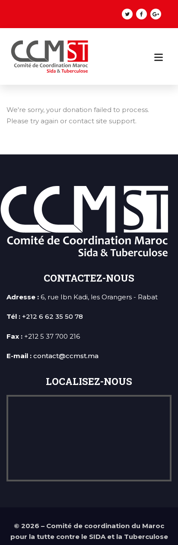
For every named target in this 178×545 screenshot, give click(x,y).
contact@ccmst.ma (66, 356)
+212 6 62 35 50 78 (52, 316)
